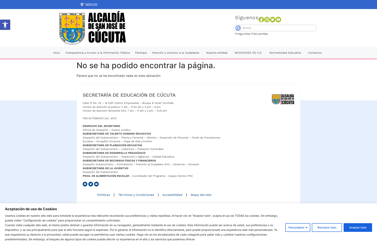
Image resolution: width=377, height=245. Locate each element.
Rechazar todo (327, 227)
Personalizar (296, 227)
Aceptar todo (357, 227)
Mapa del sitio (201, 195)
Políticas (103, 195)
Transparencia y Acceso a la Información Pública (97, 52)
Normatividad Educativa (285, 52)
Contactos (315, 52)
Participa (141, 52)
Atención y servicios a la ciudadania (175, 52)
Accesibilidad (172, 195)
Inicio (56, 52)
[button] (5, 25)
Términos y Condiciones (136, 195)
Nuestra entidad (216, 52)
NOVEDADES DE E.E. (248, 52)
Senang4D (277, 34)
